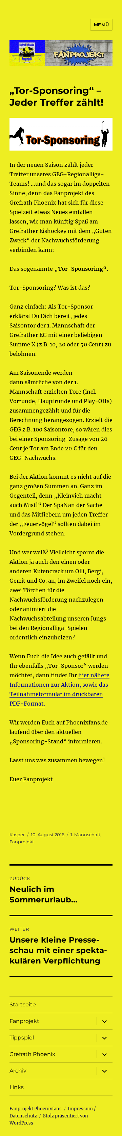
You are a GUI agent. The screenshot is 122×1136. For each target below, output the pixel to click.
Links (16, 1087)
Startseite (22, 1004)
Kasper (17, 834)
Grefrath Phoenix (32, 1054)
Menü (101, 24)
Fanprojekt (21, 841)
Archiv (17, 1070)
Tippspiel (21, 1037)
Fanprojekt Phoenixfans (35, 1109)
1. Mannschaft (85, 834)
